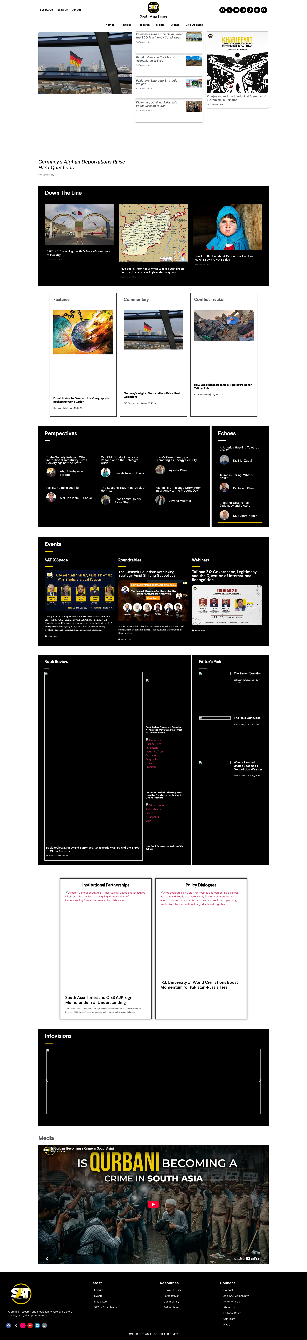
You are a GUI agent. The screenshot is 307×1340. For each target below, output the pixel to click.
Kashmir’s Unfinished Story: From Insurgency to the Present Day (178, 489)
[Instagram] (243, 10)
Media (160, 25)
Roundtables (130, 560)
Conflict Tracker (209, 300)
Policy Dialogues (201, 885)
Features (61, 300)
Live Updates (194, 25)
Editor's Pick (210, 662)
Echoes (227, 434)
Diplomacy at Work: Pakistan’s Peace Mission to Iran (156, 104)
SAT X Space (56, 560)
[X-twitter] (229, 10)
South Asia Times (153, 16)
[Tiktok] (250, 10)
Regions (126, 25)
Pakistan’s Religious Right (64, 487)
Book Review (56, 662)
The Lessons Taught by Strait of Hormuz (123, 489)
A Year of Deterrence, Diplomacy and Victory (235, 504)
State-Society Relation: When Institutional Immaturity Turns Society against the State (66, 460)
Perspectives (61, 434)
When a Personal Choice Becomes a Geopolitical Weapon (248, 766)
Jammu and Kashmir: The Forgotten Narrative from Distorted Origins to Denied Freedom (164, 795)
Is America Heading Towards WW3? (239, 449)
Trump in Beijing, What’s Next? (236, 476)
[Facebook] (222, 10)
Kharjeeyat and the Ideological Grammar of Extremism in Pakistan (236, 98)
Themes (109, 25)
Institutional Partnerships (106, 885)
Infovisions (58, 1036)
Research (144, 25)
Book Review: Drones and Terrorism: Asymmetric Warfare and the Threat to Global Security (164, 730)
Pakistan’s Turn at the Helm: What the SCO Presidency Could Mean (159, 35)
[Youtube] (236, 10)
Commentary (136, 300)
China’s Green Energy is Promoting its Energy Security (176, 459)
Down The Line (63, 193)
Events (175, 25)
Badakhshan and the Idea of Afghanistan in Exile (155, 59)
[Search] (264, 10)
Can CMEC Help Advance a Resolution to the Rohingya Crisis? (119, 460)
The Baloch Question (247, 673)
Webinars (200, 560)
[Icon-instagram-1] (23, 1325)
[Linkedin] (257, 10)
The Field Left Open (247, 718)
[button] (47, 1080)
